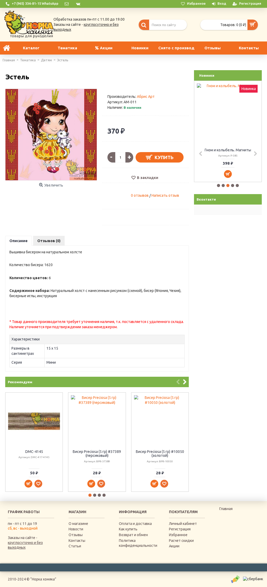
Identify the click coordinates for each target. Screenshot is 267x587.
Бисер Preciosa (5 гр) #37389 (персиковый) (97, 454)
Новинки (206, 75)
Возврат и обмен (133, 535)
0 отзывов (140, 195)
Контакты (77, 540)
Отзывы (76, 535)
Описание (18, 241)
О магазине (78, 524)
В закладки (147, 178)
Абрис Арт (146, 96)
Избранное (178, 535)
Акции (174, 546)
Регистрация (180, 529)
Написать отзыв (165, 195)
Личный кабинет (183, 524)
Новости (76, 529)
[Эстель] (51, 135)
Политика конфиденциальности (137, 543)
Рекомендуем (20, 382)
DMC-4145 (34, 452)
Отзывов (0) (48, 241)
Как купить (128, 529)
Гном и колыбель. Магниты (228, 150)
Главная (226, 509)
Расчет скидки (181, 540)
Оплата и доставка (135, 524)
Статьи (75, 546)
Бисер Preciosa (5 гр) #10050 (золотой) (160, 454)
